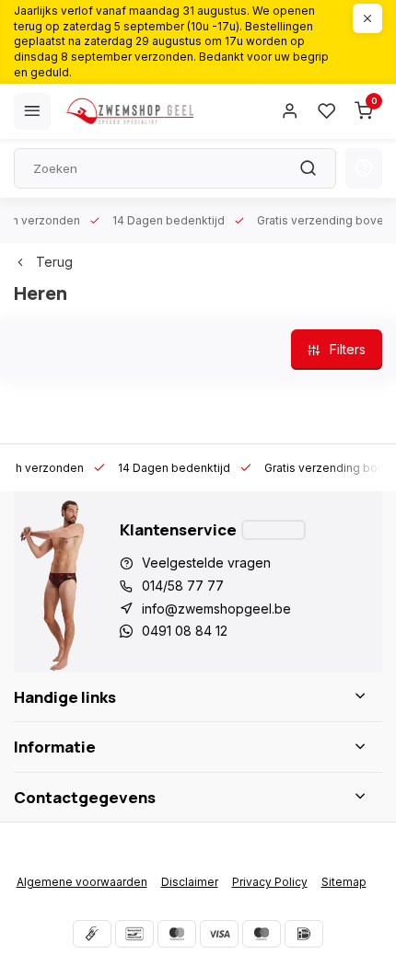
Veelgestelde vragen (206, 562)
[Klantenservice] (273, 530)
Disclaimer (189, 882)
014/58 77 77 (183, 585)
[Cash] (92, 934)
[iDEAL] (304, 934)
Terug (54, 262)
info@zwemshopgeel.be (216, 608)
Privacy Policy (270, 882)
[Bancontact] (134, 934)
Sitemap (344, 882)
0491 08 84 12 (184, 630)
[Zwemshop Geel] (128, 111)
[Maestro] (261, 934)
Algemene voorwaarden (82, 882)
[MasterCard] (176, 934)
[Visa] (219, 934)
